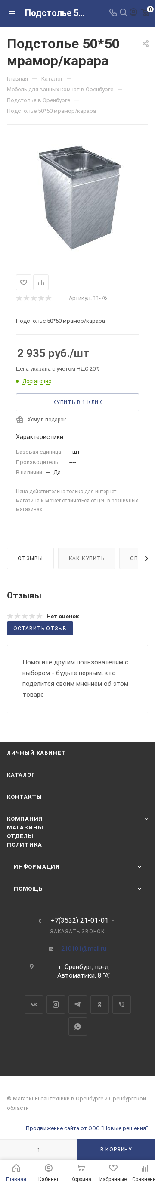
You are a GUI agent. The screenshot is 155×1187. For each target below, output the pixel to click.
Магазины (25, 827)
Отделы (20, 836)
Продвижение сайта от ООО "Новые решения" (87, 1128)
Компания (25, 819)
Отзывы (30, 558)
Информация (37, 866)
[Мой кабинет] (133, 13)
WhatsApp (77, 1026)
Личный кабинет (36, 753)
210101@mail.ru (83, 949)
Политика (24, 844)
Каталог (21, 775)
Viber (121, 1004)
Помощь (28, 888)
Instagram (55, 1004)
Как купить (87, 558)
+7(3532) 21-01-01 (79, 920)
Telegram (77, 1004)
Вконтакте (34, 1004)
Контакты (24, 797)
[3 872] (77, 197)
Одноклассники (99, 1004)
